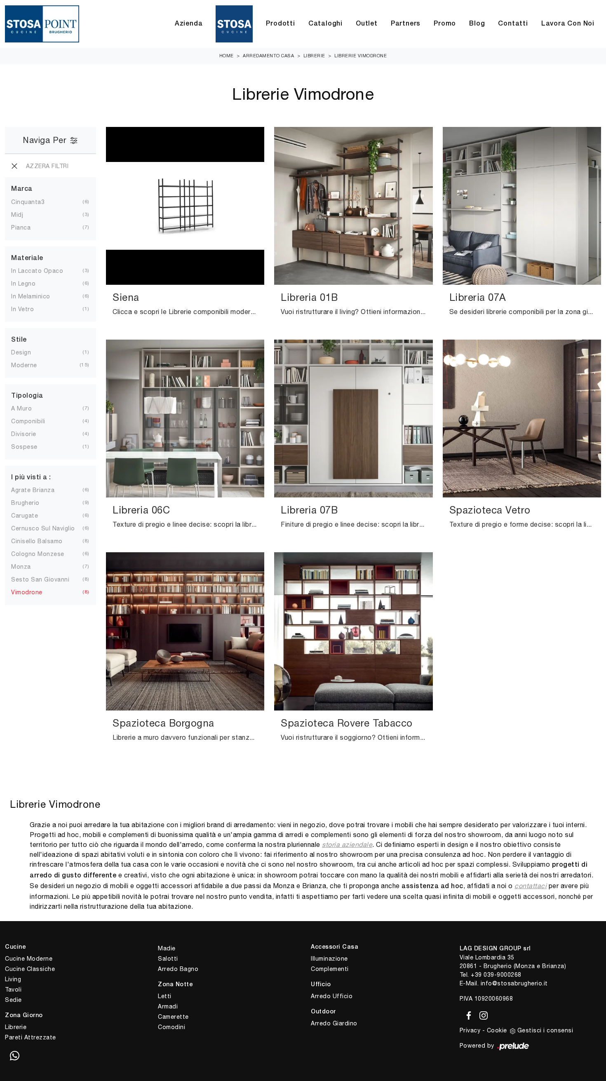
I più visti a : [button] (31, 478)
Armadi (168, 1006)
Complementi (330, 969)
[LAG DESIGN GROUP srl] (42, 24)
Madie (167, 948)
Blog (477, 24)
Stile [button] (19, 340)
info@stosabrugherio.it (514, 983)
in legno (23, 283)
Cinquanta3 (28, 202)
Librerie (314, 55)
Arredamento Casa (268, 55)
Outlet (367, 24)
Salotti (168, 958)
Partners (405, 24)
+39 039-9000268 (496, 974)
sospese (24, 446)
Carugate (24, 515)
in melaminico (30, 296)
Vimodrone (26, 592)
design (21, 352)
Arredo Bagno (178, 969)
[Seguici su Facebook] (467, 1014)
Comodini (171, 1027)
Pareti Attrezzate (30, 1037)
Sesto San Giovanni (40, 579)
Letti (164, 996)
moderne (24, 365)
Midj (17, 214)
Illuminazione (329, 958)
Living (13, 979)
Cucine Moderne (28, 958)
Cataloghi (325, 24)
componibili (28, 421)
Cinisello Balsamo (37, 541)
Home (226, 55)
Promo (445, 24)
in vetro (22, 309)
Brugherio (25, 502)
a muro (21, 408)
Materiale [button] (27, 258)
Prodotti (280, 24)
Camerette (173, 1016)
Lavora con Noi (567, 24)
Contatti (513, 24)
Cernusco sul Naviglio (43, 528)
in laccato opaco (37, 270)
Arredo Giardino (334, 1023)
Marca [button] (22, 189)
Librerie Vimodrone (360, 55)
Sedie (13, 1000)
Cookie (497, 1030)
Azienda (189, 24)
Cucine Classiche (30, 969)
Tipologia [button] (27, 396)
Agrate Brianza (32, 490)
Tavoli (13, 989)
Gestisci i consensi (545, 1030)
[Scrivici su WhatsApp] (14, 1056)
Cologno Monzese (37, 554)
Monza (21, 566)
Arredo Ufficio (331, 996)
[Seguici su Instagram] (481, 1014)
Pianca (21, 227)
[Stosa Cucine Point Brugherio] (234, 23)
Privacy (470, 1030)
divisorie (23, 434)
